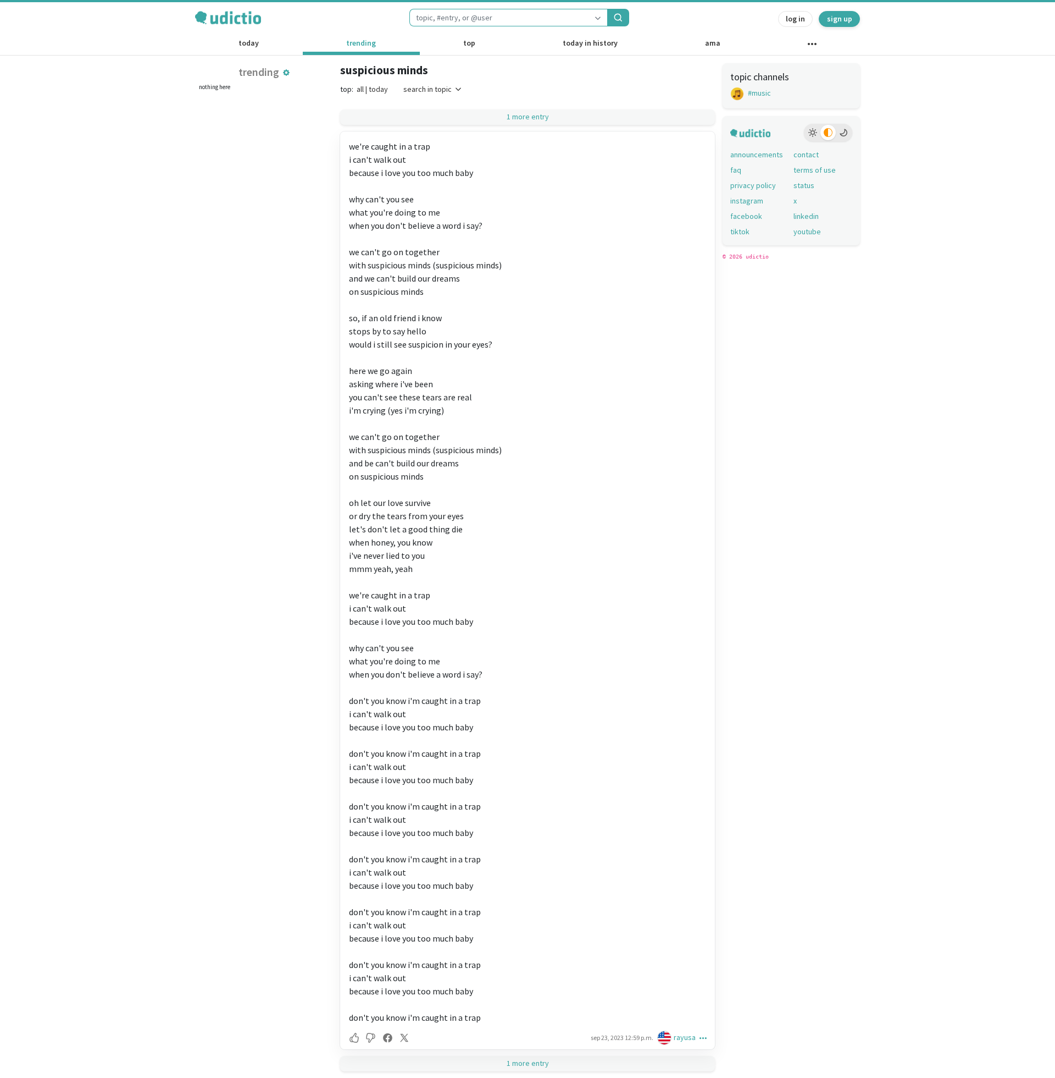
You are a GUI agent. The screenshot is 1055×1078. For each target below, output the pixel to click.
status (803, 185)
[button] (286, 72)
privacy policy (753, 185)
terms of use (814, 170)
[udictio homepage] (228, 17)
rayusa (685, 1037)
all (360, 89)
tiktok (739, 232)
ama (712, 43)
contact (806, 155)
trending (361, 43)
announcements (756, 155)
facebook (746, 216)
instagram (746, 201)
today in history (590, 43)
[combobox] (498, 17)
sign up (839, 19)
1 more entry (528, 117)
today (248, 43)
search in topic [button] (427, 89)
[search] (618, 17)
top (469, 43)
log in (795, 19)
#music (758, 93)
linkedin (806, 216)
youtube (807, 232)
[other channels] (812, 46)
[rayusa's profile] (665, 1037)
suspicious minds (384, 70)
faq (735, 170)
